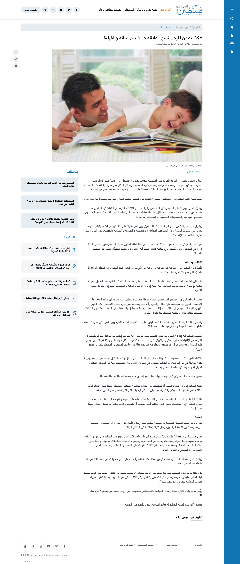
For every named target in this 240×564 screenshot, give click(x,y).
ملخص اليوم (30, 9)
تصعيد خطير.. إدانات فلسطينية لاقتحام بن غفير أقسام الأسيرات (104, 10)
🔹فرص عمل (173, 545)
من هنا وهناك (181, 27)
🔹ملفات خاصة (128, 545)
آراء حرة (198, 545)
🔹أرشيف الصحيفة (148, 545)
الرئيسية (196, 27)
